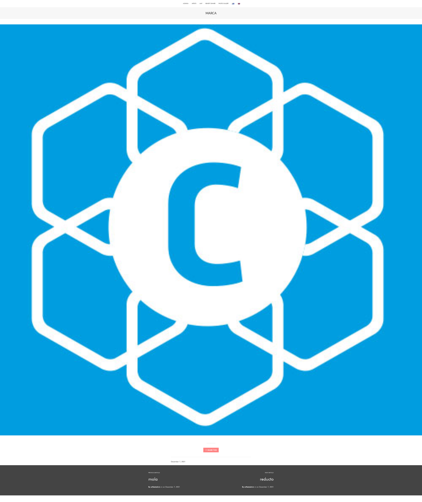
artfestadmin (249, 487)
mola (153, 479)
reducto (267, 479)
